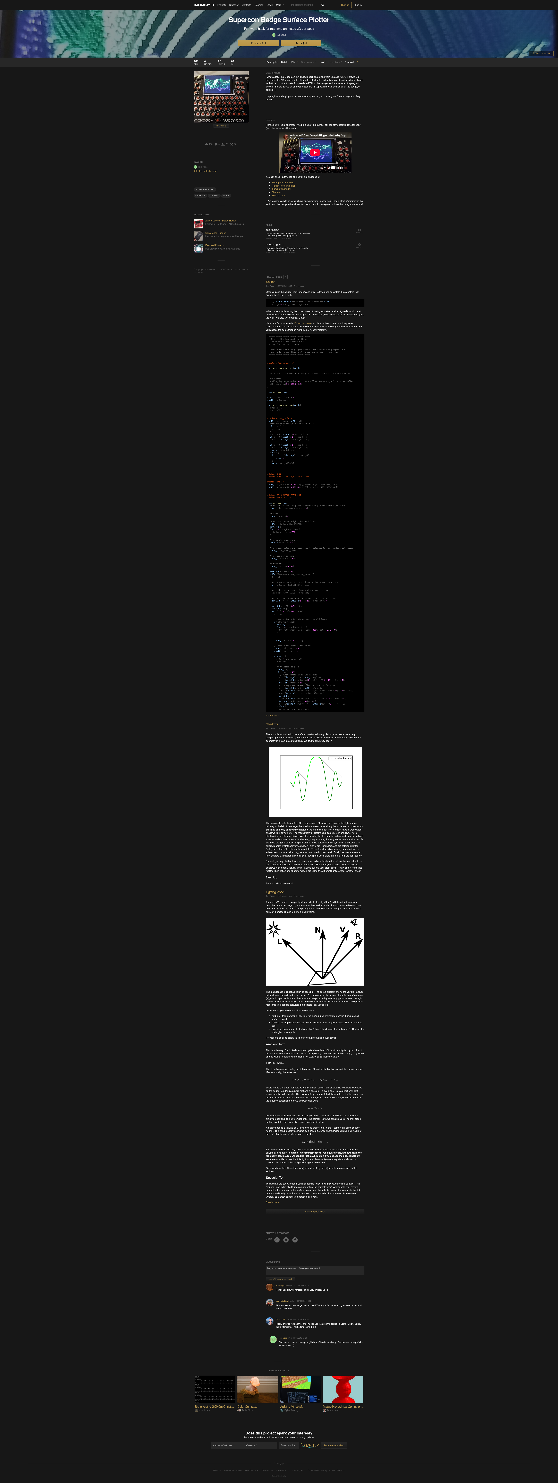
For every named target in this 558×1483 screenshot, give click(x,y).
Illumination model (281, 189)
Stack (270, 5)
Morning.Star (281, 1285)
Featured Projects (214, 245)
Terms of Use (267, 1470)
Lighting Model (275, 892)
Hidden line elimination (284, 185)
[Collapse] (286, 277)
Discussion (351, 62)
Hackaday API (298, 1470)
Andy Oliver (248, 1410)
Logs (322, 62)
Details (284, 62)
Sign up (345, 5)
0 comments (299, 286)
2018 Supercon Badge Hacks (220, 220)
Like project (301, 43)
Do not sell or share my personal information (326, 1470)
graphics (214, 195)
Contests (246, 5)
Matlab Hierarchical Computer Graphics (348, 1406)
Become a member (254, 1437)
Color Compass (247, 1406)
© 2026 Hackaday (279, 1476)
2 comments (299, 728)
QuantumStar (281, 1319)
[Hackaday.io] (204, 5)
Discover (233, 5)
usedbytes (204, 1410)
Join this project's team (205, 171)
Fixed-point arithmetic (283, 182)
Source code (278, 195)
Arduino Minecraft (291, 1406)
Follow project (258, 43)
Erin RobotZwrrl (282, 1300)
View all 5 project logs (315, 1211)
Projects (221, 5)
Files (294, 62)
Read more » (272, 715)
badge (226, 195)
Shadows (276, 192)
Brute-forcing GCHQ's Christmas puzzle (220, 1406)
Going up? (280, 1463)
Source (270, 281)
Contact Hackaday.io (233, 1470)
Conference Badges (215, 233)
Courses (259, 5)
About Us (217, 1470)
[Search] (323, 5)
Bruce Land (333, 1410)
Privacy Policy (282, 1470)
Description (272, 62)
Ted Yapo (281, 34)
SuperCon (200, 195)
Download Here (302, 323)
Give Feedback (251, 1470)
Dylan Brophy (291, 1410)
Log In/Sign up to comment (280, 1279)
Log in (358, 5)
